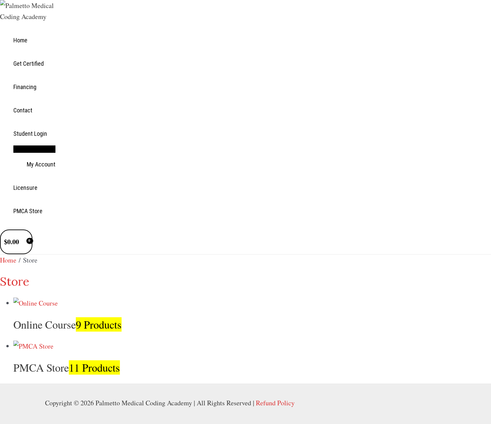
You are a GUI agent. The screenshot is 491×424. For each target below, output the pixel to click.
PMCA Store (27, 211)
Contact (22, 110)
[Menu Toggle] (34, 148)
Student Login (30, 133)
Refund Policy (275, 402)
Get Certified (28, 63)
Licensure (25, 187)
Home (20, 40)
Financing (24, 86)
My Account (41, 164)
